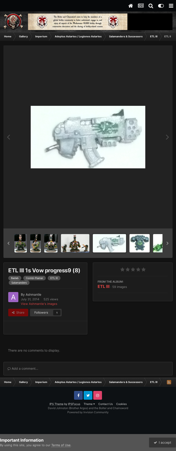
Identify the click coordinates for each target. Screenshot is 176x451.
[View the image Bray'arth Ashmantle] (50, 243)
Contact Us (105, 404)
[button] (8, 243)
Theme (88, 404)
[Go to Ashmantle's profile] (13, 297)
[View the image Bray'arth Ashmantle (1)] (35, 243)
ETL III (104, 286)
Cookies (121, 404)
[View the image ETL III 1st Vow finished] (75, 243)
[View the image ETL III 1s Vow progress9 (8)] (109, 243)
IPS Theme (56, 404)
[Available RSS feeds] (169, 382)
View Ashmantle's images (39, 304)
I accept (164, 442)
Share (19, 312)
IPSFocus (74, 404)
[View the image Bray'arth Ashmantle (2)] (20, 243)
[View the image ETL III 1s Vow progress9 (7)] (139, 243)
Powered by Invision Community (88, 412)
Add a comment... (24, 368)
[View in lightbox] (88, 137)
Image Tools (154, 220)
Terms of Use (61, 445)
